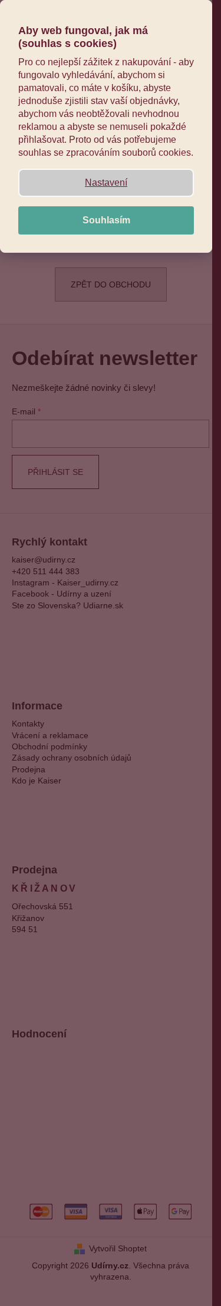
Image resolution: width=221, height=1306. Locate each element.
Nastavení (106, 182)
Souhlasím (106, 220)
